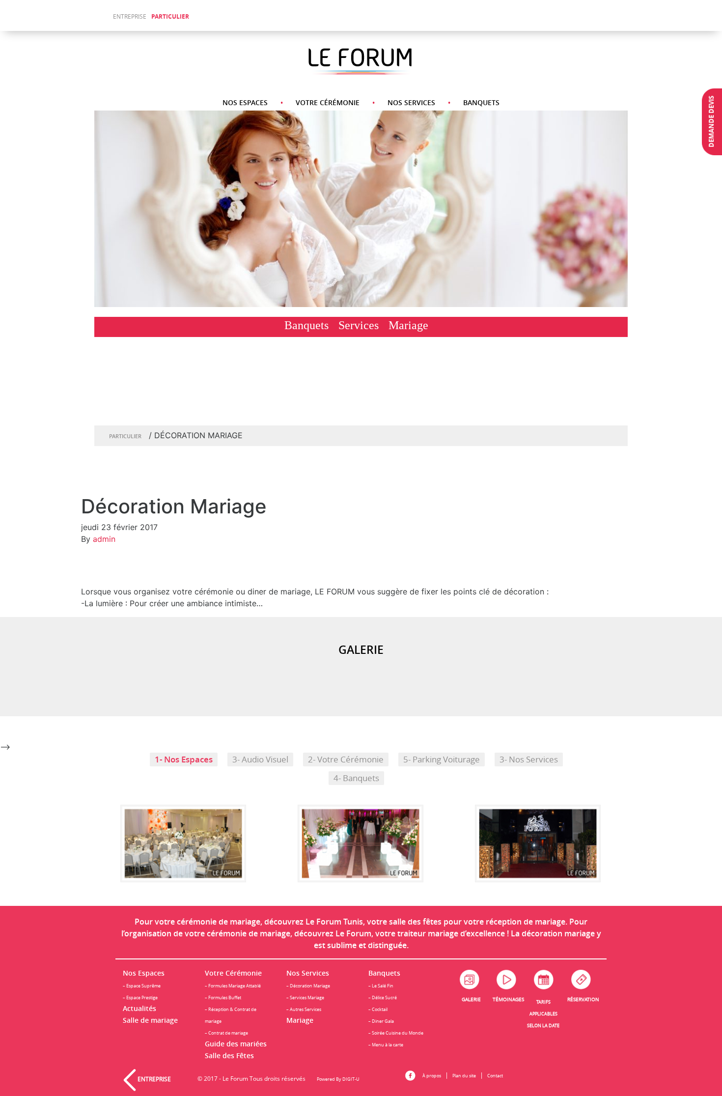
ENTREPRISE (129, 16)
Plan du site (464, 1075)
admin (104, 539)
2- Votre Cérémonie (346, 759)
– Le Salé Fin (380, 986)
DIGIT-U (351, 1079)
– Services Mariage (305, 997)
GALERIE (471, 999)
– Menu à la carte (385, 1044)
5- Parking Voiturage (441, 759)
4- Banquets (356, 778)
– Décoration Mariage (308, 986)
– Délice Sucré (382, 997)
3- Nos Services (529, 759)
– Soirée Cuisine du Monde (395, 1033)
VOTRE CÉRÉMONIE (328, 102)
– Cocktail (378, 1009)
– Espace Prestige (140, 997)
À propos (431, 1075)
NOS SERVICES (411, 102)
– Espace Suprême (142, 986)
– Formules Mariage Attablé (233, 986)
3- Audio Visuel (260, 759)
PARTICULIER (170, 16)
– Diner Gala (381, 1021)
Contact (495, 1075)
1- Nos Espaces (184, 759)
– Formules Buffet (223, 997)
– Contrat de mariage (226, 1033)
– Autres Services (303, 1009)
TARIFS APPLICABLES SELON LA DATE (543, 1014)
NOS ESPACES (245, 102)
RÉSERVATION (583, 999)
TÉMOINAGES (508, 999)
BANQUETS (481, 102)
